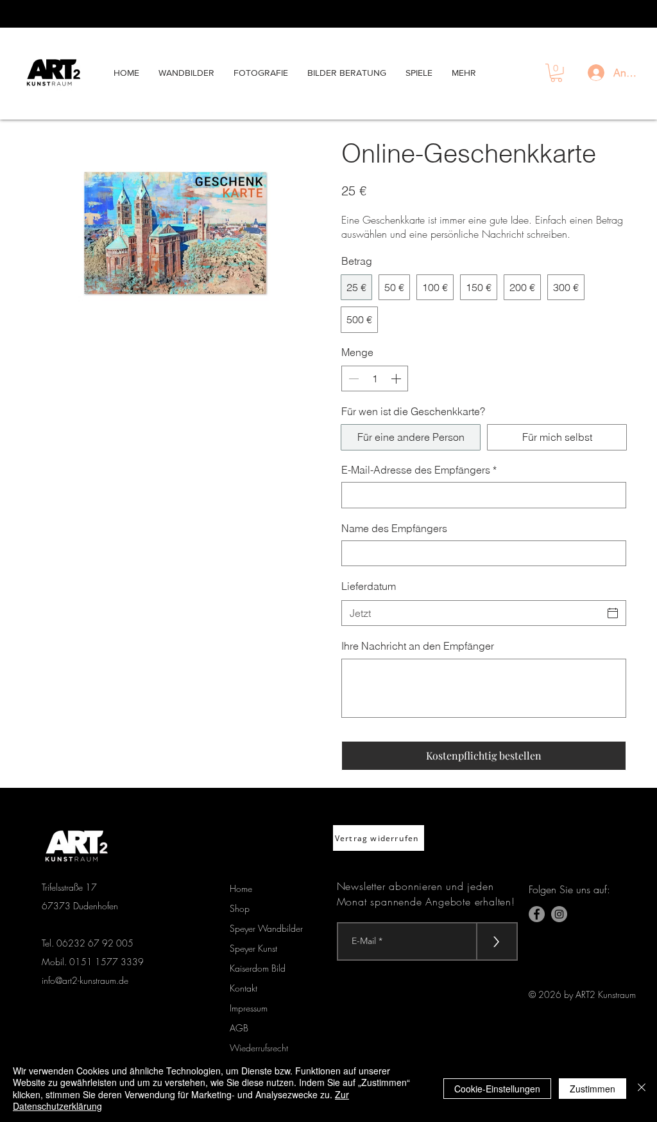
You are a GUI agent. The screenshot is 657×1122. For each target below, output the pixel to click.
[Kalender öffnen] (612, 613)
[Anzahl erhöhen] (397, 378)
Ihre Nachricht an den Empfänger (417, 645)
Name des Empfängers (394, 528)
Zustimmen (592, 1088)
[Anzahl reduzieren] (352, 378)
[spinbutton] (374, 378)
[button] (556, 73)
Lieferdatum (368, 586)
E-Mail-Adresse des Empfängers (419, 469)
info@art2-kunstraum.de (85, 980)
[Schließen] (641, 1088)
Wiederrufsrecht (259, 1048)
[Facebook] (537, 914)
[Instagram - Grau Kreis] (559, 914)
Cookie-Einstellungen (497, 1088)
